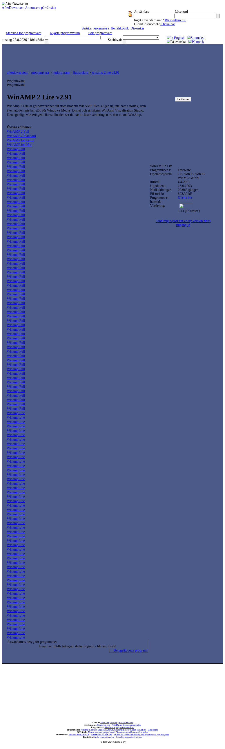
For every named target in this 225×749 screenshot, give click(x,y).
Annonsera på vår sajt (101, 734)
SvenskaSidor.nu (126, 722)
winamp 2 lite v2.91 (106, 72)
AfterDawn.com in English (93, 730)
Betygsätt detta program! (130, 650)
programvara (40, 72)
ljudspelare (80, 72)
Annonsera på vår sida (40, 7)
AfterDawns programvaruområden (119, 727)
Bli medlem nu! (175, 20)
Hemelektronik (120, 28)
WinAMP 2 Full (18, 131)
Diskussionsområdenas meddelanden (132, 732)
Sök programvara (100, 33)
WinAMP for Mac (19, 145)
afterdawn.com (17, 72)
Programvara (101, 28)
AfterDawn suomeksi (115, 730)
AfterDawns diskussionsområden (126, 725)
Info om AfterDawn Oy (79, 734)
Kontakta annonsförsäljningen (129, 737)
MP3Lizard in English (136, 730)
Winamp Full (16, 149)
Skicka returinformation (103, 737)
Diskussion (137, 28)
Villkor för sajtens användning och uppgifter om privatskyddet (141, 734)
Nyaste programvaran (65, 33)
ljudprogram (61, 72)
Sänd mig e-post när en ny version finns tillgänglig (183, 223)
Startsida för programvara (23, 33)
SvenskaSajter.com (108, 722)
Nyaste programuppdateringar (101, 732)
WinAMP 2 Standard (21, 136)
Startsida (86, 28)
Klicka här (167, 24)
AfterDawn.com (13, 7)
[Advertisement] (112, 56)
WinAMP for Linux (20, 140)
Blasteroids (153, 730)
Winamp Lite (16, 413)
